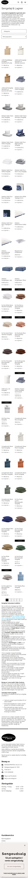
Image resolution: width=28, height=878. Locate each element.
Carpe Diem (8, 618)
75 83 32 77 (7, 769)
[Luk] (24, 845)
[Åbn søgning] (18, 2)
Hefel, (13, 618)
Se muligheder (5, 67)
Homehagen (19, 618)
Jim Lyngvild (15, 616)
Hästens (22, 616)
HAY (3, 618)
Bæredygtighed (6, 838)
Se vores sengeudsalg (14, 866)
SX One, (4, 619)
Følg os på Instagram (10, 778)
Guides (4, 841)
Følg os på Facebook (10, 776)
